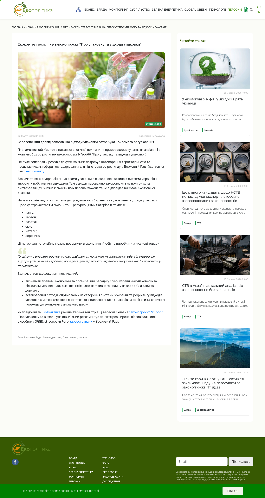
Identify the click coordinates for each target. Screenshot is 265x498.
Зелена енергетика (167, 9)
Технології (217, 9)
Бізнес (89, 9)
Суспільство (140, 9)
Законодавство (52, 337)
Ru (258, 7)
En (258, 12)
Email (183, 461)
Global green (195, 9)
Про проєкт (109, 472)
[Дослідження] (246, 9)
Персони (235, 9)
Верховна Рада (32, 337)
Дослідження (111, 481)
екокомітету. (35, 171)
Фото (105, 463)
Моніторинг (118, 9)
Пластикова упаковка (75, 337)
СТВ (199, 223)
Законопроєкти (112, 477)
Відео (105, 467)
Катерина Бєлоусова (152, 136)
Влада (102, 9)
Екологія (208, 130)
